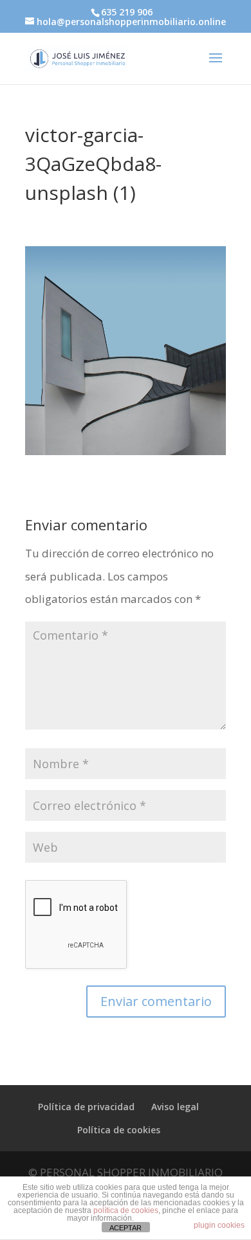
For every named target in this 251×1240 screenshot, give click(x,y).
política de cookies (125, 1210)
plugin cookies (219, 1225)
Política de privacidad (86, 1107)
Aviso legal (175, 1107)
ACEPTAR (125, 1228)
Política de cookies (118, 1130)
